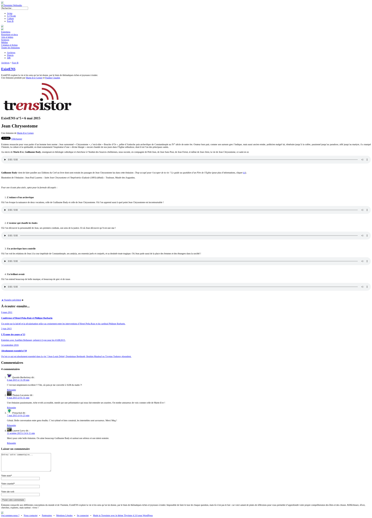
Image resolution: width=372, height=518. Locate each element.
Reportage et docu (9, 34)
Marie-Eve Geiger (34, 78)
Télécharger (16, 139)
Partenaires (47, 515)
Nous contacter (30, 515)
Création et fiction (9, 45)
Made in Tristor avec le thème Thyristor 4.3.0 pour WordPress (123, 515)
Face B (10, 21)
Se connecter (83, 515)
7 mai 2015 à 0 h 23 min (18, 415)
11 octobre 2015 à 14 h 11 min (21, 433)
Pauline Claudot (52, 78)
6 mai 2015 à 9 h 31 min (18, 398)
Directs (10, 55)
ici (244, 172)
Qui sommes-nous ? (10, 515)
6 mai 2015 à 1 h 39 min (18, 380)
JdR (9, 58)
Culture (10, 18)
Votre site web (7, 491)
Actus (9, 13)
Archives (11, 52)
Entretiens (5, 32)
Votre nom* (6, 475)
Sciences (5, 40)
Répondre (11, 390)
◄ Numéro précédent (11, 300)
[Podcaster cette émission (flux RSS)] (2, 513)
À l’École (11, 16)
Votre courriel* (8, 483)
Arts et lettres (7, 37)
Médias (4, 42)
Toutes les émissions (10, 47)
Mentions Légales (64, 515)
